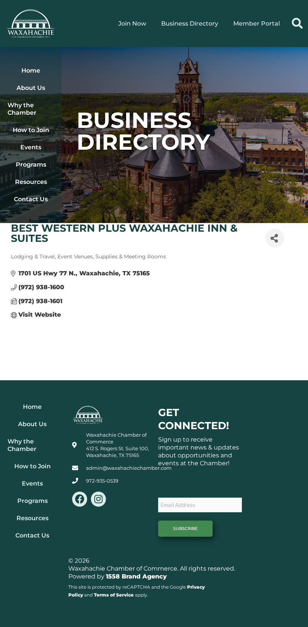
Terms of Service (114, 595)
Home (30, 70)
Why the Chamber (22, 109)
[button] (297, 23)
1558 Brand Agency (136, 576)
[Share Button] (275, 238)
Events (30, 147)
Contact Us (31, 199)
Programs (31, 164)
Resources (31, 181)
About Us (31, 87)
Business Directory (189, 23)
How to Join (31, 130)
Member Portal (256, 23)
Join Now (132, 23)
